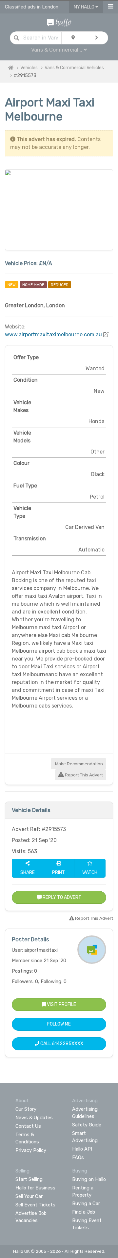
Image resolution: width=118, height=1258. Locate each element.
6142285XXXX (67, 1043)
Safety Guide (86, 1125)
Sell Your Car (29, 1196)
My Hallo (84, 7)
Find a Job (83, 1212)
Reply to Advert (61, 897)
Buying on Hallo (89, 1179)
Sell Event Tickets (35, 1205)
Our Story (25, 1109)
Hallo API (82, 1149)
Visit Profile (61, 1004)
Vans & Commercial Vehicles (74, 68)
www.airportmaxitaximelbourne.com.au (53, 334)
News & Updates (34, 1118)
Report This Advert (83, 774)
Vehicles (29, 68)
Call (61, 1043)
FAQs (78, 1157)
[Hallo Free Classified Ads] (59, 22)
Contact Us (28, 1126)
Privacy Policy (30, 1150)
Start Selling (29, 1179)
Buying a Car (86, 1203)
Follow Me (59, 1024)
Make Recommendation (78, 763)
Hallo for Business (35, 1188)
